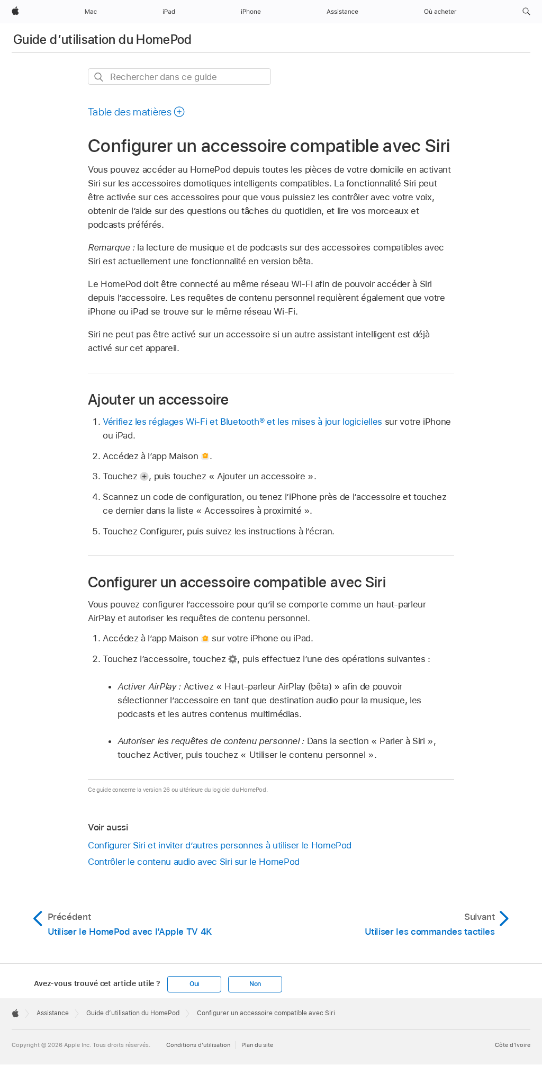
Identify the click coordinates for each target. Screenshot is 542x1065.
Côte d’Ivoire (512, 1045)
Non (255, 984)
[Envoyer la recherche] (99, 77)
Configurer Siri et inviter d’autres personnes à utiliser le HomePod (219, 845)
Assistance (53, 1013)
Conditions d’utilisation (198, 1045)
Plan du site (257, 1045)
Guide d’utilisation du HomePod (102, 39)
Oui (194, 984)
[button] (526, 11)
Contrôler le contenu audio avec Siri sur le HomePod (194, 861)
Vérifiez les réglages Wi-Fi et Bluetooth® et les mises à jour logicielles (242, 421)
